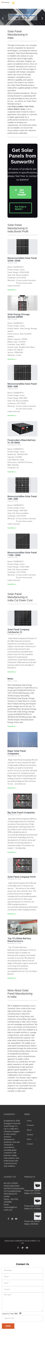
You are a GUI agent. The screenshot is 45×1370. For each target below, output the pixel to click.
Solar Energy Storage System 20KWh (19, 315)
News (10, 678)
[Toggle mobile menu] (13, 3)
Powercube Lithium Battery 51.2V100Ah (22, 441)
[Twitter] (12, 1219)
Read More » (12, 290)
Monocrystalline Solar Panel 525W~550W (22, 259)
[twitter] (23, 1248)
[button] (2, 18)
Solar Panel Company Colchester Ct (18, 630)
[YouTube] (16, 1219)
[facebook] (18, 1248)
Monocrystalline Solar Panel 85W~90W (22, 385)
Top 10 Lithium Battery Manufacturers (19, 939)
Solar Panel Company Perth (22, 876)
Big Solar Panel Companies (21, 812)
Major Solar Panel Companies (17, 752)
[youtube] (27, 1248)
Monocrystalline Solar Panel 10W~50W (22, 497)
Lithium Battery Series (17, 109)
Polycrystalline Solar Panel (23, 106)
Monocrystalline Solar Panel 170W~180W (22, 554)
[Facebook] (8, 1219)
